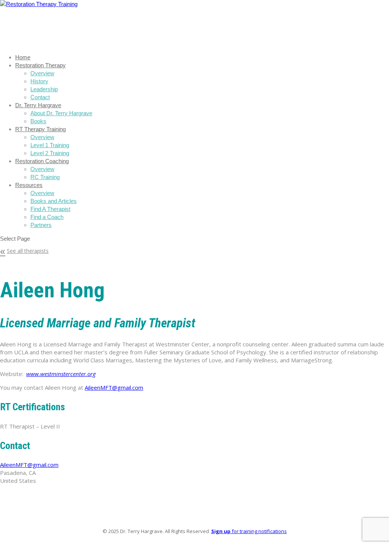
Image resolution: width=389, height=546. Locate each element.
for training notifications (249, 531)
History (39, 81)
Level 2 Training (49, 153)
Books (38, 121)
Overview (42, 73)
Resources (29, 185)
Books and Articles (53, 201)
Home (22, 57)
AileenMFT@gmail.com (114, 387)
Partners (41, 225)
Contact (40, 97)
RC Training (45, 177)
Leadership (44, 89)
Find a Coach (46, 217)
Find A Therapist (50, 209)
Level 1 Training (49, 145)
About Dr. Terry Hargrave (61, 113)
